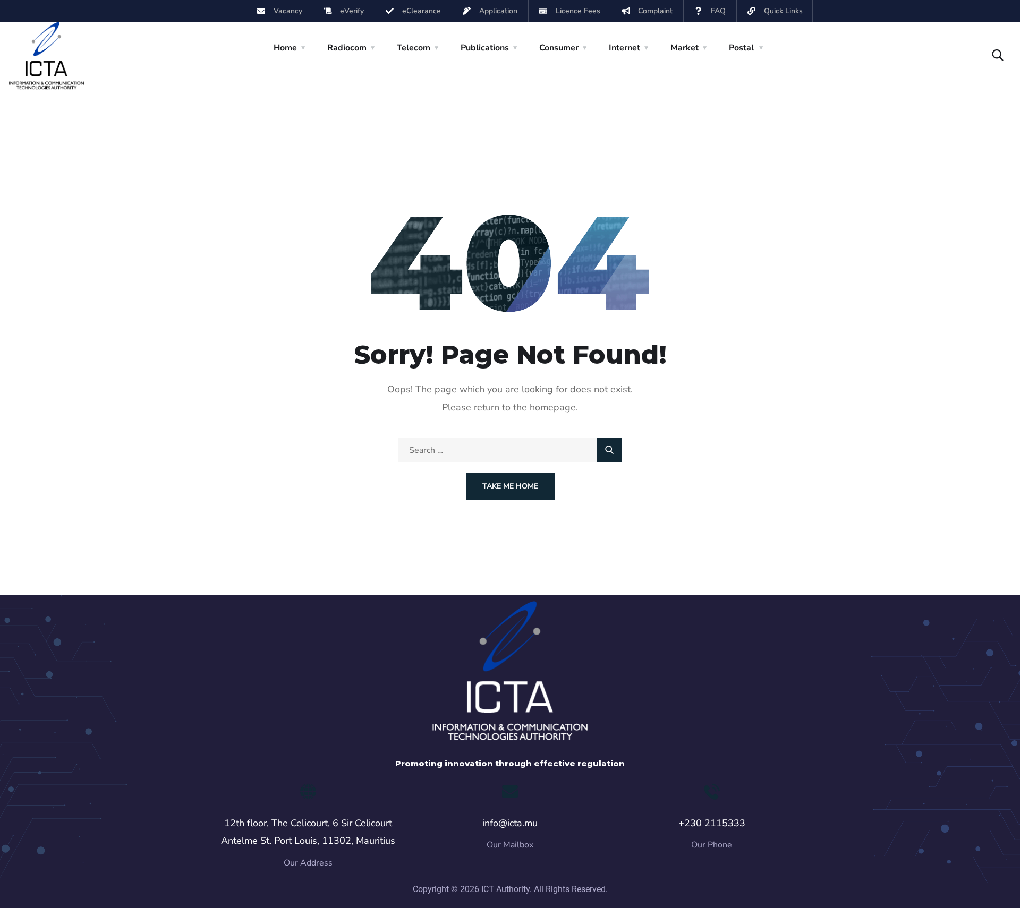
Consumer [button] (559, 48)
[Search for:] (510, 450)
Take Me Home (510, 486)
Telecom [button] (413, 48)
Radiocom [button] (347, 48)
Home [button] (285, 48)
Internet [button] (624, 48)
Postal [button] (741, 48)
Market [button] (684, 48)
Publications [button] (485, 48)
